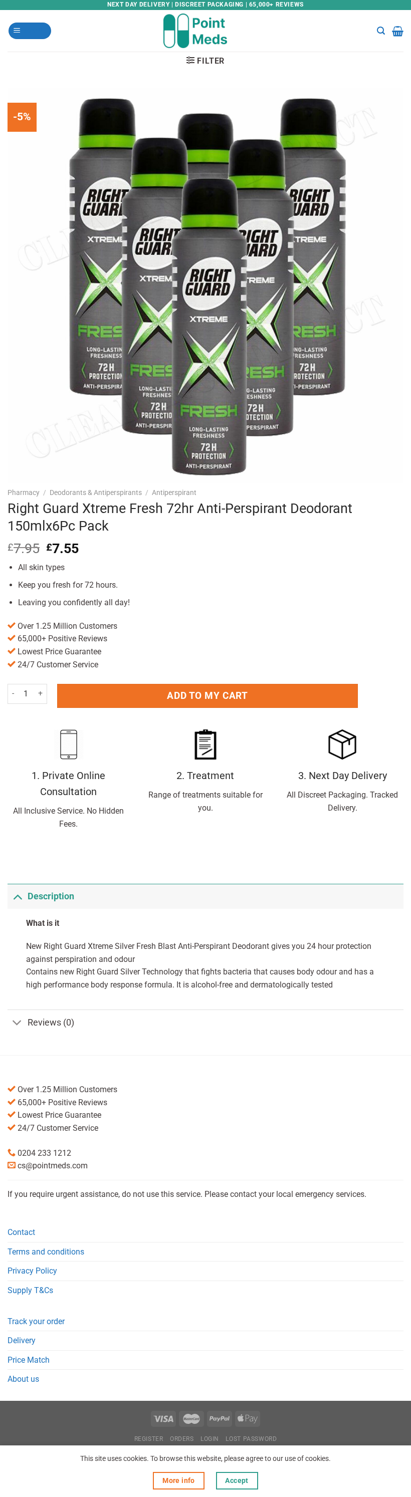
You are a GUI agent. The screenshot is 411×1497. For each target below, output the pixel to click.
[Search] (381, 31)
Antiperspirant (174, 492)
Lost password (251, 1438)
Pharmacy (24, 492)
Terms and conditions (46, 1252)
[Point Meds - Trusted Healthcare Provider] (205, 30)
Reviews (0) (51, 1023)
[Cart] (397, 31)
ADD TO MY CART (207, 695)
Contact (21, 1232)
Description (51, 896)
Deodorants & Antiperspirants (96, 492)
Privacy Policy (32, 1271)
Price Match (29, 1360)
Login (209, 1438)
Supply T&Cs (30, 1290)
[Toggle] (17, 896)
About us (23, 1379)
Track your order (36, 1321)
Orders (182, 1438)
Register (148, 1438)
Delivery (22, 1340)
